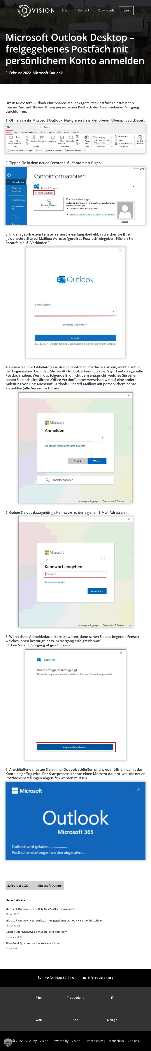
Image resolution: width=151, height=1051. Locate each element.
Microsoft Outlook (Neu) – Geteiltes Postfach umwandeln (40, 909)
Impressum (95, 1041)
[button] (8, 1043)
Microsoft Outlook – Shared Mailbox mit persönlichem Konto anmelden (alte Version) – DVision (71, 386)
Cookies (133, 1041)
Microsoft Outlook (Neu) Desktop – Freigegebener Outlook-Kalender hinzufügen (54, 920)
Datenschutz (115, 1041)
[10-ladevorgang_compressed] (75, 783)
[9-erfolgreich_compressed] (75, 651)
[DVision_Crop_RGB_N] (35, 6)
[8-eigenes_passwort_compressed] (75, 518)
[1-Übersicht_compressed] (75, 126)
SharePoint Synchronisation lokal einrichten (33, 943)
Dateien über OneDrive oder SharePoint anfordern (36, 932)
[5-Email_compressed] (75, 248)
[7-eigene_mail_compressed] (75, 394)
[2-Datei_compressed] (75, 168)
